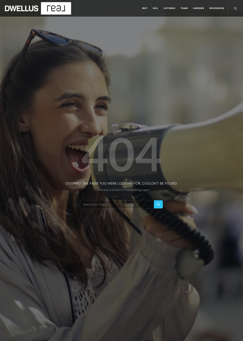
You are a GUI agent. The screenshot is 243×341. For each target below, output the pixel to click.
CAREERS (198, 8)
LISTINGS (169, 8)
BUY (144, 8)
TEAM (184, 8)
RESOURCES (216, 8)
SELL (155, 8)
